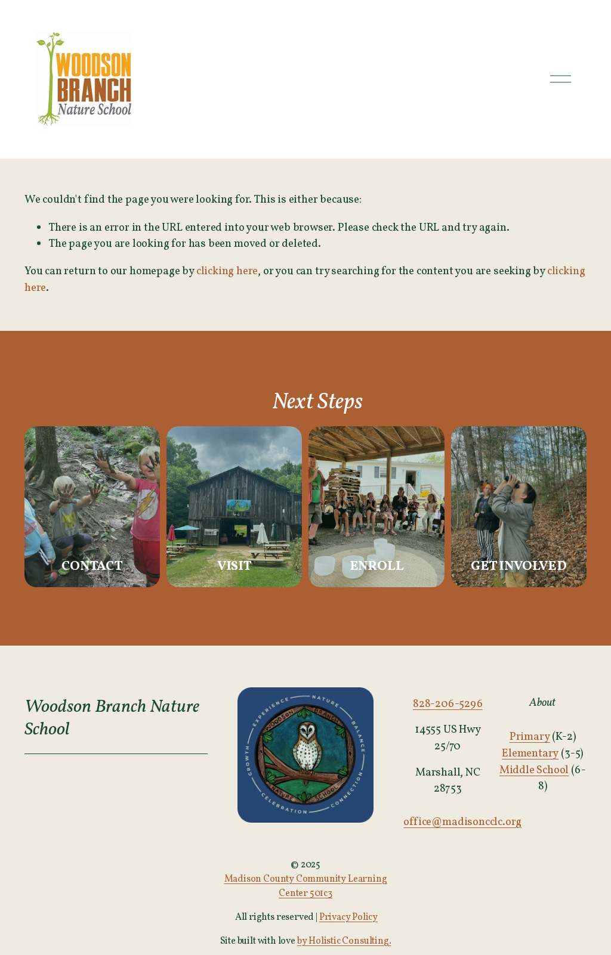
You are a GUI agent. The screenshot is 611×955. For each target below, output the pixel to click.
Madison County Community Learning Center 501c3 (305, 886)
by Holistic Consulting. (344, 941)
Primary (530, 737)
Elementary (530, 753)
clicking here (227, 271)
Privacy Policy (348, 917)
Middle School (534, 770)
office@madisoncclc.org (462, 822)
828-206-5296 (448, 704)
